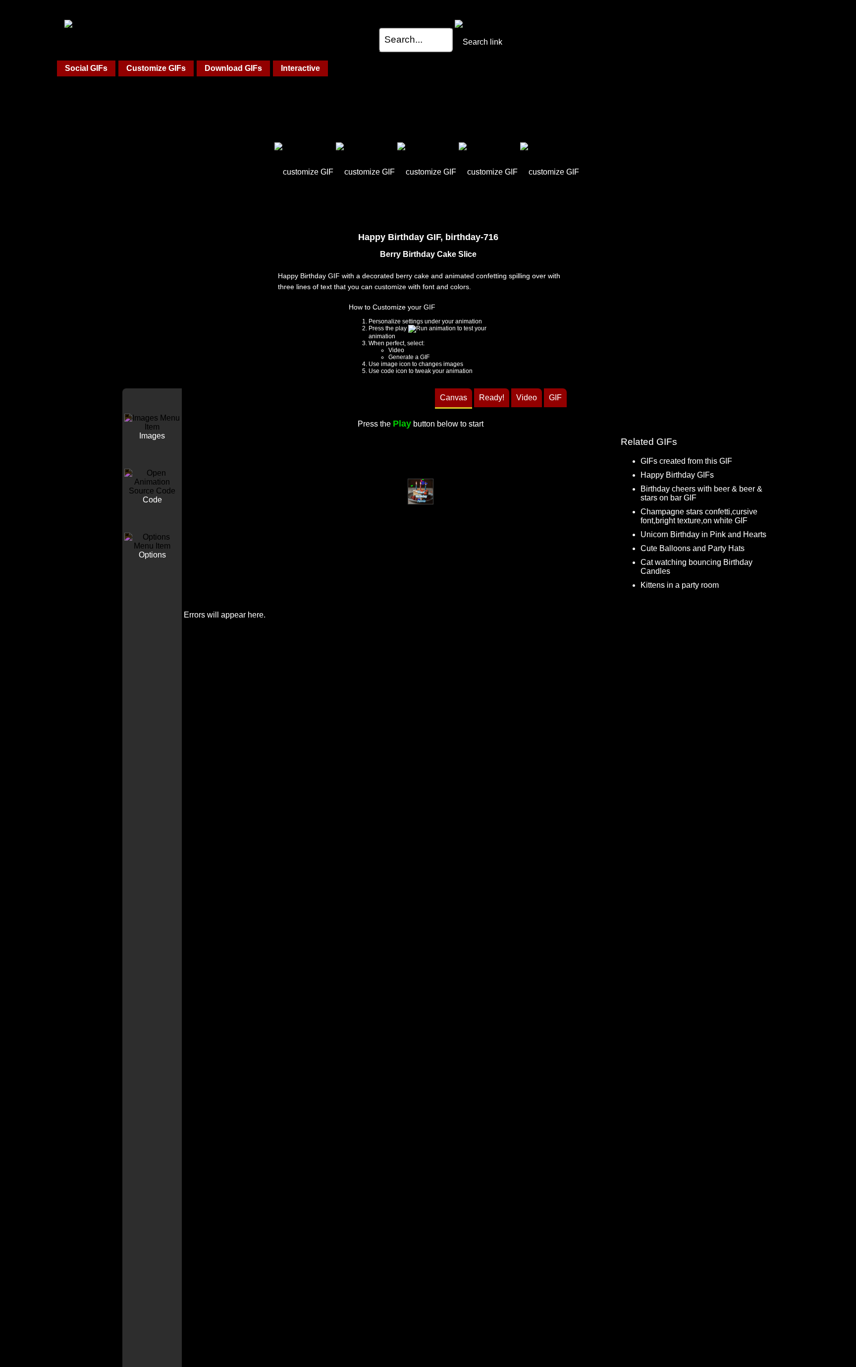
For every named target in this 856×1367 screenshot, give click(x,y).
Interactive (300, 68)
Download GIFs (233, 68)
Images (152, 436)
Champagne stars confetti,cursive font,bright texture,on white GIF (699, 516)
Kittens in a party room (680, 585)
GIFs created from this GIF (686, 461)
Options (152, 555)
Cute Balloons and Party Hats (693, 548)
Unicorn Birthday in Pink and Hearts (703, 534)
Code (152, 500)
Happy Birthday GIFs (677, 475)
